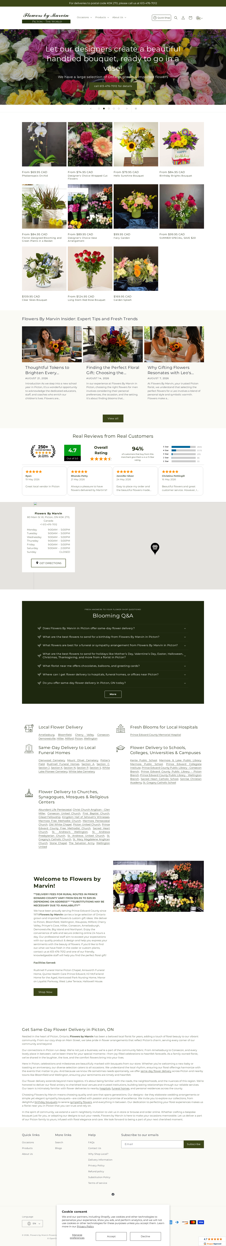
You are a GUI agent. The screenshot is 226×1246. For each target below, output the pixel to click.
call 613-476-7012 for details (113, 86)
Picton (79, 738)
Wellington (90, 738)
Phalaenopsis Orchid (35, 175)
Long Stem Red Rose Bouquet (87, 299)
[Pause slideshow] (135, 108)
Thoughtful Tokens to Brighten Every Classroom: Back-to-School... (47, 370)
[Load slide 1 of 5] (98, 108)
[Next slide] (127, 108)
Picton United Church (86, 824)
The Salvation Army (81, 843)
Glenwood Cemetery (52, 760)
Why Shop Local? (98, 1153)
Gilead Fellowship (50, 817)
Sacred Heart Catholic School (159, 778)
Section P (82, 767)
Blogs (58, 1148)
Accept (111, 1236)
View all (113, 418)
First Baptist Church (96, 813)
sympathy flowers (81, 1102)
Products (27, 1148)
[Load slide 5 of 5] (118, 108)
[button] (84, 17)
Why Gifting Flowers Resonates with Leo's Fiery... (169, 370)
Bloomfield (64, 734)
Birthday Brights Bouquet (175, 175)
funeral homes (120, 1088)
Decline (145, 1236)
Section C (103, 764)
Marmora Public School (146, 764)
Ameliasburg (46, 734)
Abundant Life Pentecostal (55, 809)
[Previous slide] (90, 108)
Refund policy (96, 1171)
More (113, 694)
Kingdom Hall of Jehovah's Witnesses (85, 817)
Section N (69, 767)
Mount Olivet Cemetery (82, 760)
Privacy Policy (85, 1226)
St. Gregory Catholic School (159, 782)
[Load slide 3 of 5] (108, 108)
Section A (88, 764)
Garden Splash (123, 299)
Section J (44, 767)
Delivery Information (100, 1159)
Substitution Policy (99, 1177)
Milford (69, 738)
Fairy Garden (122, 237)
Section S (95, 767)
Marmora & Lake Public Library (180, 760)
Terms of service (97, 1182)
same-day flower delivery (156, 1071)
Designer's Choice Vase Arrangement (82, 239)
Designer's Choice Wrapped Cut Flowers (88, 177)
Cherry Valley (84, 734)
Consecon (103, 734)
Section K (57, 767)
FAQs (91, 1142)
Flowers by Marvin (39, 1235)
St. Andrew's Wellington (70, 831)
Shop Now (45, 991)
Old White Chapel (60, 824)
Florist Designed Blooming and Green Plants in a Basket (41, 239)
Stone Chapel (58, 843)
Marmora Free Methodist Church (60, 820)
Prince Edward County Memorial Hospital (155, 734)
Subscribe (194, 1144)
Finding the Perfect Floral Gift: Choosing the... (112, 370)
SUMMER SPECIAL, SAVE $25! (177, 237)
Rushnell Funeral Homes (63, 764)
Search (59, 1142)
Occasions (28, 1142)
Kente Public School (143, 760)
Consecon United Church (63, 813)
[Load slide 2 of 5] (103, 108)
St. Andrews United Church (86, 835)
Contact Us (94, 1148)
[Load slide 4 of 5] (113, 108)
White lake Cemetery (82, 771)
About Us (27, 1153)
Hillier (60, 738)
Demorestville (47, 738)
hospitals (105, 1088)
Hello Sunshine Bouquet (129, 175)
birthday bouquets (46, 1102)
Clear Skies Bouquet (34, 299)
